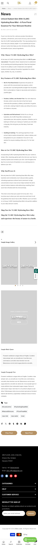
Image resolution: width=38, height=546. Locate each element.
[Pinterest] (10, 423)
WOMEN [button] (19, 316)
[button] (35, 242)
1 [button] (15, 285)
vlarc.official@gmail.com (14, 470)
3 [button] (20, 285)
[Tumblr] (13, 423)
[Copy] (2, 232)
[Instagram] (6, 475)
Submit (31, 513)
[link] (10, 266)
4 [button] (22, 285)
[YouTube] (15, 475)
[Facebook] (2, 423)
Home (3, 8)
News (9, 8)
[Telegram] (17, 423)
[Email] (21, 423)
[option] (10, 266)
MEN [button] (19, 322)
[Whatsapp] (25, 423)
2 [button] (17, 285)
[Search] (8, 3)
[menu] (2, 3)
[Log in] (30, 3)
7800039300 (14, 468)
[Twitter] (6, 423)
